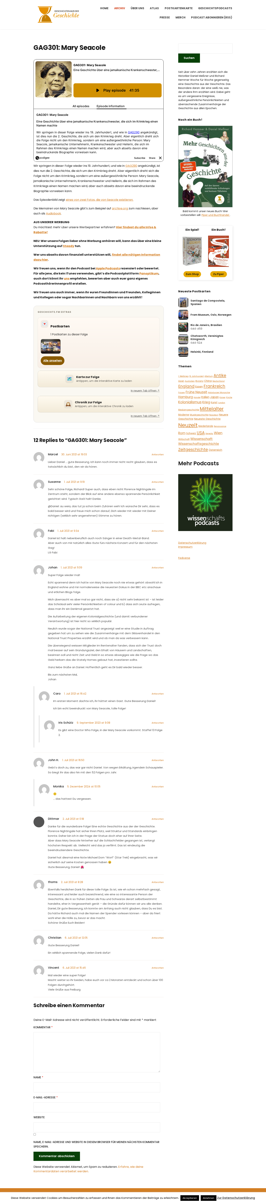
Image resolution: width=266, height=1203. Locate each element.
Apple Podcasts (107, 268)
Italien (205, 397)
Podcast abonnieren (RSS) (211, 17)
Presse (165, 17)
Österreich (215, 450)
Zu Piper (218, 274)
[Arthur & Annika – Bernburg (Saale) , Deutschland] (51, 346)
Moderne (183, 414)
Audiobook (53, 213)
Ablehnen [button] (208, 1198)
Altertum (208, 376)
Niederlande (205, 426)
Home (104, 8)
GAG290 (131, 166)
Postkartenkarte (179, 8)
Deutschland (218, 381)
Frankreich (214, 386)
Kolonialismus (190, 402)
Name (38, 1077)
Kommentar (43, 1027)
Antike (220, 375)
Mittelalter (212, 408)
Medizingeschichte (188, 409)
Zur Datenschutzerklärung (236, 1198)
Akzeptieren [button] (190, 1198)
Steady (68, 246)
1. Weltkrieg (183, 376)
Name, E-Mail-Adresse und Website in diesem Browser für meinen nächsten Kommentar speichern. (96, 1144)
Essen (199, 386)
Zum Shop (192, 274)
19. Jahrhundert (196, 376)
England (186, 386)
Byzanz (199, 381)
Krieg (206, 402)
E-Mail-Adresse (45, 1097)
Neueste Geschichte (207, 419)
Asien (181, 381)
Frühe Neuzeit (196, 392)
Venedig (209, 433)
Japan (214, 397)
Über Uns (137, 8)
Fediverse (184, 558)
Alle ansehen (52, 360)
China (208, 381)
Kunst (214, 402)
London (221, 402)
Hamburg (185, 397)
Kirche (229, 397)
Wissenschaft (201, 439)
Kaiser (222, 397)
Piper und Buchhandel (216, 215)
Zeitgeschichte (193, 449)
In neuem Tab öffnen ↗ (145, 390)
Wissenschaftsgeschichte (198, 444)
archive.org (120, 208)
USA (201, 433)
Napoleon (213, 415)
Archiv (119, 8)
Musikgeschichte (199, 414)
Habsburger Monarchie (219, 392)
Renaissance (220, 426)
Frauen (181, 392)
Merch (180, 17)
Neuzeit (188, 425)
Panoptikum (149, 273)
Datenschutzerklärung (192, 543)
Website (39, 1117)
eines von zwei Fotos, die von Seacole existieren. (99, 200)
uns (66, 278)
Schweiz (191, 433)
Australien (190, 381)
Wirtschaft (184, 439)
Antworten (158, 454)
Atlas (154, 8)
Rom (181, 433)
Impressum (185, 547)
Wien (218, 433)
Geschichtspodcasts (215, 8)
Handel (197, 397)
